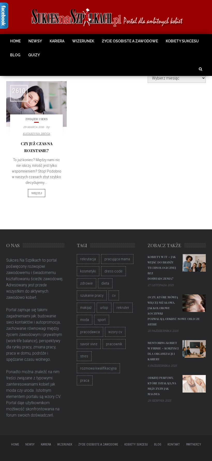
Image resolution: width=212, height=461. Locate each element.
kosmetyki (88, 271)
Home (15, 41)
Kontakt (174, 444)
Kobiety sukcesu (182, 41)
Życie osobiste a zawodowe (130, 41)
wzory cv (115, 332)
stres (84, 356)
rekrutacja (88, 259)
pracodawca (90, 332)
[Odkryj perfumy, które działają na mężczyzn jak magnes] (194, 384)
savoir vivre (88, 344)
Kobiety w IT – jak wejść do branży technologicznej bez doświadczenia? (162, 267)
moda (84, 319)
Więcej (36, 193)
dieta (105, 283)
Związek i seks (37, 119)
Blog (15, 55)
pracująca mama (117, 259)
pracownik (114, 344)
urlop (104, 307)
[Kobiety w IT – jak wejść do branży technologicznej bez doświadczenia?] (194, 263)
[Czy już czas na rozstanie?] (36, 104)
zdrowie (86, 283)
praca (84, 380)
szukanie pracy (91, 295)
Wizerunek (83, 41)
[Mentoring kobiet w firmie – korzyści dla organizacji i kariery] (194, 349)
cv (114, 295)
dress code (113, 271)
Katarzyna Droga (36, 134)
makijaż (86, 307)
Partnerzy (193, 444)
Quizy (34, 55)
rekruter (123, 307)
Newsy (35, 41)
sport (101, 319)
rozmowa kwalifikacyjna (98, 368)
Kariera (57, 41)
